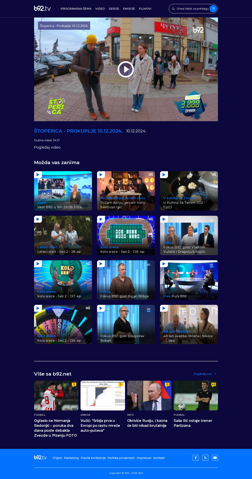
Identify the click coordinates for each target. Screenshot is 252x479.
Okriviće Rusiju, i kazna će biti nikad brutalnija (147, 423)
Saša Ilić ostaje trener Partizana (193, 423)
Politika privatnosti (121, 458)
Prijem (57, 458)
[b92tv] (42, 9)
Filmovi (145, 8)
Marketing (71, 458)
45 (213, 384)
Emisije (129, 8)
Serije (114, 8)
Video (100, 8)
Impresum (144, 458)
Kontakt (159, 458)
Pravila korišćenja (93, 458)
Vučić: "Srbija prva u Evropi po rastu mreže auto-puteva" (100, 426)
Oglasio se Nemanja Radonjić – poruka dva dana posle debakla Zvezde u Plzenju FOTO (55, 428)
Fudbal (39, 414)
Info (130, 414)
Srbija (85, 414)
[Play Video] (125, 69)
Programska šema (76, 8)
